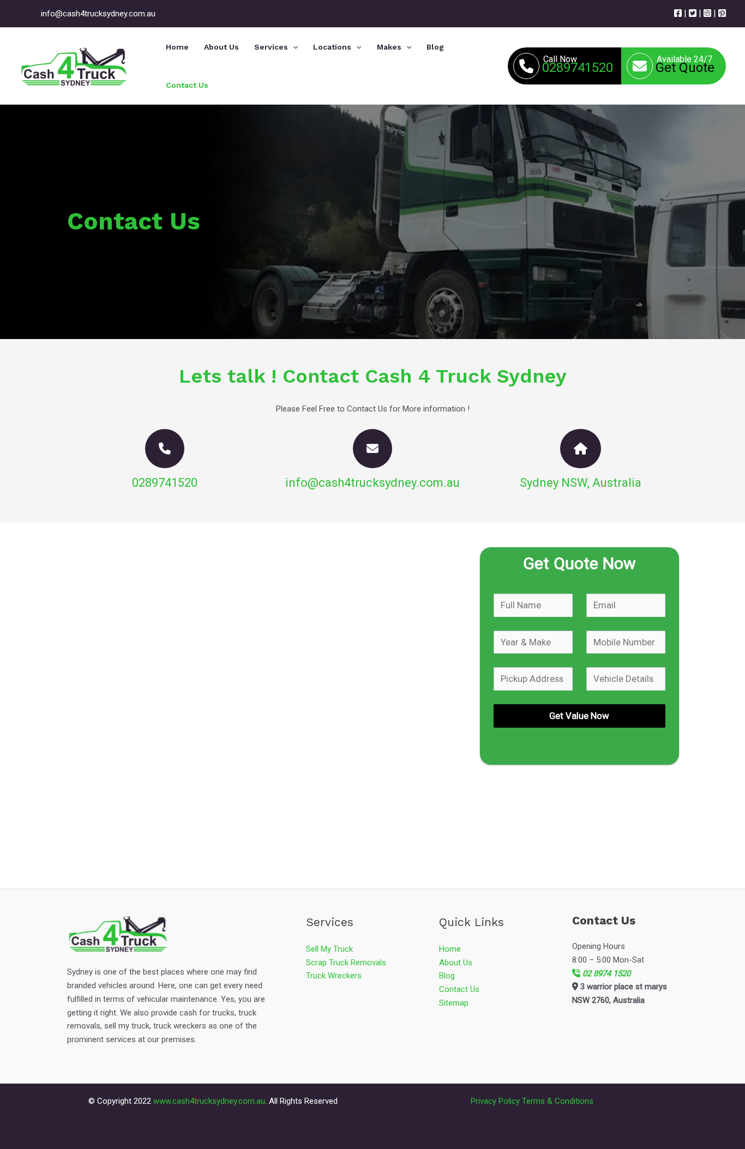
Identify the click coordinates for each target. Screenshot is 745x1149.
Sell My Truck (329, 949)
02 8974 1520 (605, 973)
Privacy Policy (495, 1101)
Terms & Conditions (557, 1101)
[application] (293, 47)
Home (450, 949)
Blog (447, 976)
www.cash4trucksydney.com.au (209, 1101)
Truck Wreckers (334, 976)
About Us (455, 962)
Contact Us (459, 989)
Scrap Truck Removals (346, 962)
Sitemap (453, 1003)
